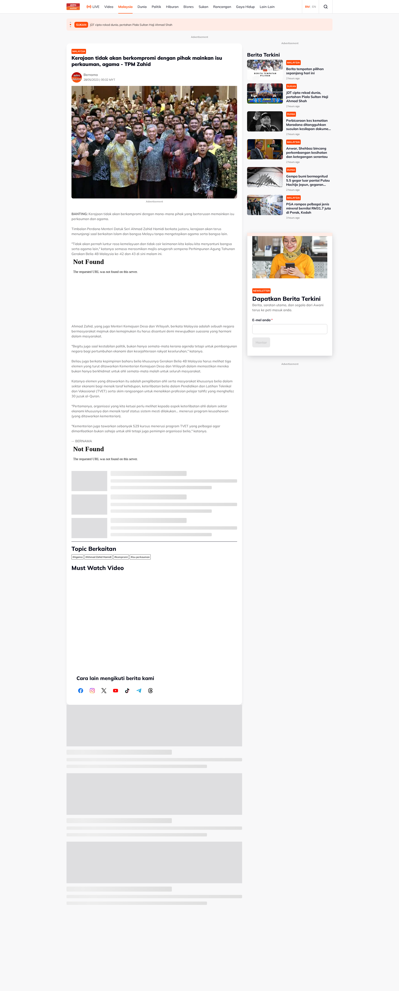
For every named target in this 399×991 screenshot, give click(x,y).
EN (314, 7)
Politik (156, 7)
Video (108, 7)
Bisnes (188, 7)
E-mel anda (261, 320)
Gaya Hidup (245, 7)
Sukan (203, 7)
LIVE (95, 7)
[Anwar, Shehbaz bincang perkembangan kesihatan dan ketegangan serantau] (265, 149)
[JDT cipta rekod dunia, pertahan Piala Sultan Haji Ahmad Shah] (265, 93)
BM (307, 7)
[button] (70, 22)
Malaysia (125, 7)
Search (325, 6)
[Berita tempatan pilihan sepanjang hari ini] (265, 70)
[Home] (73, 6)
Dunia (142, 7)
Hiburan (172, 7)
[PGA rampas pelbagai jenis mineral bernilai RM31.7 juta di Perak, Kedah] (265, 205)
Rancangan (222, 7)
